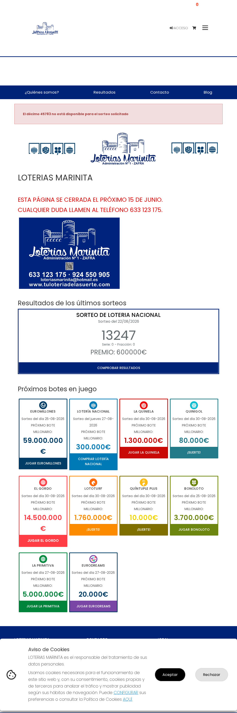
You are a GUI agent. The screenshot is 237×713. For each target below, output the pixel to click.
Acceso (180, 28)
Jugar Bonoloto (194, 529)
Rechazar (211, 674)
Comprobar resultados (118, 368)
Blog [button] (208, 92)
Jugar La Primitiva (42, 606)
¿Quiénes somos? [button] (42, 92)
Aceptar (170, 674)
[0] (196, 28)
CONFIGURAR (126, 692)
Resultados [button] (104, 92)
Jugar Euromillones (43, 463)
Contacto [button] (159, 92)
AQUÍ (127, 699)
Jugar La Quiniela (143, 452)
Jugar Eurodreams (93, 606)
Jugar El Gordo (43, 540)
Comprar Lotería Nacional (93, 461)
